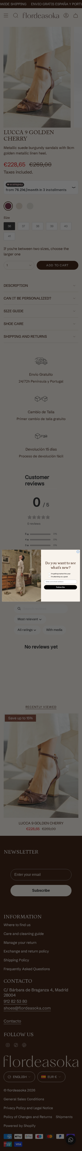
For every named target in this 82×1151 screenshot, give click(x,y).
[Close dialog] (78, 551)
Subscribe (60, 587)
